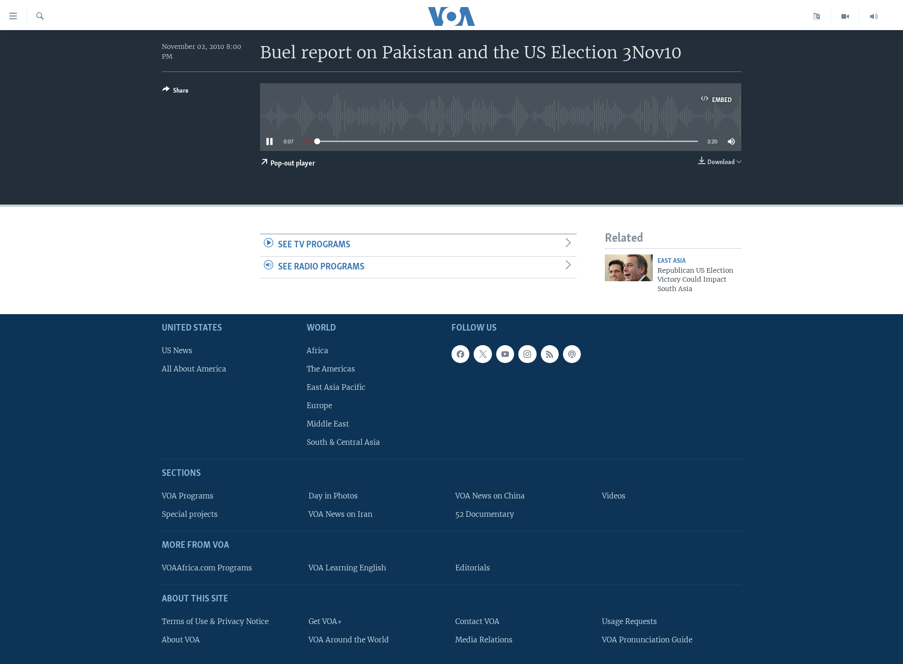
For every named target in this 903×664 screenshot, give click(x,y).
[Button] (175, 92)
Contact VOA (477, 621)
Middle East (328, 423)
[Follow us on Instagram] (527, 354)
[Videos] (845, 16)
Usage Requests (629, 621)
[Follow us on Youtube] (505, 354)
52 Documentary (484, 514)
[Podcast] (572, 354)
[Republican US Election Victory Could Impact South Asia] (629, 267)
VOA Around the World (349, 639)
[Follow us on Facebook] (460, 354)
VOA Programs (188, 495)
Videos (614, 495)
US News (177, 350)
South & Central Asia (343, 442)
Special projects (190, 514)
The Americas (331, 368)
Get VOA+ (325, 621)
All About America (194, 368)
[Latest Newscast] (874, 16)
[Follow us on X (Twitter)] (482, 354)
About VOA (181, 639)
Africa (317, 350)
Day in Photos (333, 495)
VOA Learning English (347, 567)
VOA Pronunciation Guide (647, 639)
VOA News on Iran (340, 514)
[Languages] (816, 16)
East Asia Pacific (336, 387)
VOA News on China (490, 495)
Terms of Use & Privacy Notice (215, 621)
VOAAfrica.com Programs (207, 567)
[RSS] (550, 354)
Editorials (472, 567)
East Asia (671, 261)
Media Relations (484, 639)
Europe (319, 405)
